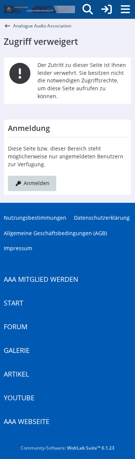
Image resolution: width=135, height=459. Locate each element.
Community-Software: (67, 448)
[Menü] (125, 9)
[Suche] (87, 9)
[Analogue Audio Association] (39, 9)
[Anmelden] (106, 9)
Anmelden (37, 183)
